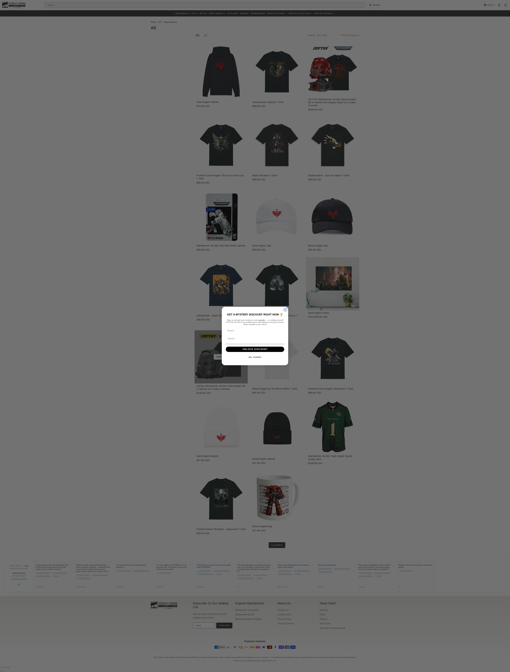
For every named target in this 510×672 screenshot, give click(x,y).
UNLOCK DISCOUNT (255, 349)
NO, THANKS (255, 357)
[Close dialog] (285, 309)
